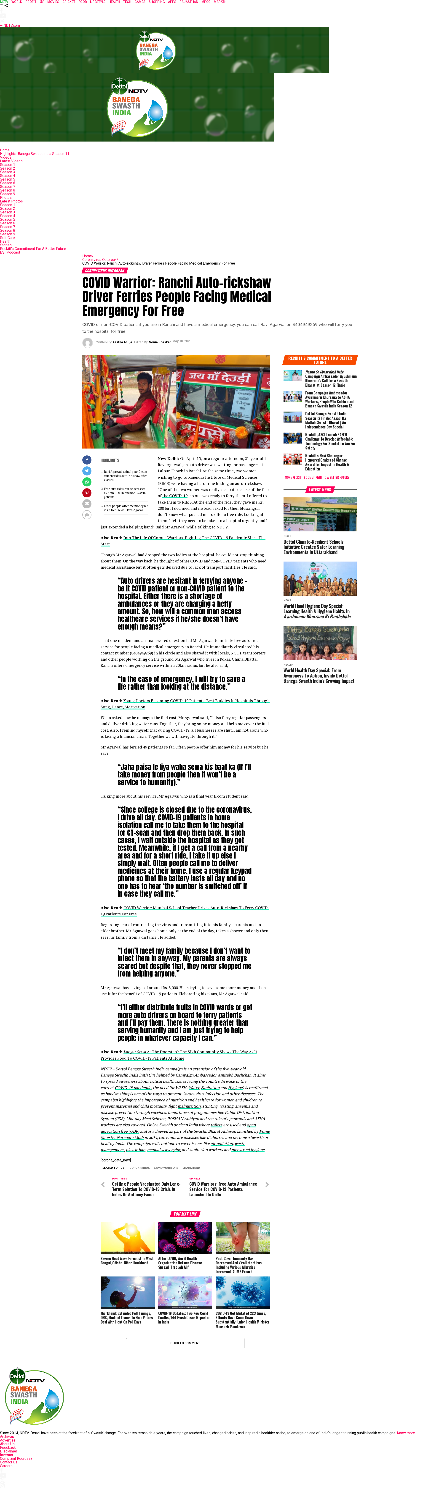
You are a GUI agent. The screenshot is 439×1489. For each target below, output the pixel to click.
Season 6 (7, 183)
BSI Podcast (10, 252)
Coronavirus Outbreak (100, 259)
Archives (7, 1436)
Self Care (7, 238)
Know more (406, 1433)
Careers (6, 1466)
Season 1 (7, 165)
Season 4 (7, 175)
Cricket (68, 2)
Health (5, 241)
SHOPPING (157, 2)
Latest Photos (11, 201)
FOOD (82, 2)
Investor (6, 1455)
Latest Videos (11, 161)
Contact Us (8, 1462)
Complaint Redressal (16, 1458)
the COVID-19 (174, 495)
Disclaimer (8, 1451)
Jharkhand (191, 1167)
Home (5, 150)
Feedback (8, 1447)
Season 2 (7, 168)
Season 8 (7, 190)
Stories (6, 245)
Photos (6, 197)
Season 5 (7, 179)
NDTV (4, 2)
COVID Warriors (166, 1167)
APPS (172, 2)
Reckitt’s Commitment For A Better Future (33, 249)
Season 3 (7, 172)
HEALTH (114, 2)
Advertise (8, 1440)
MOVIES (53, 2)
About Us (7, 1444)
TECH (127, 2)
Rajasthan (188, 2)
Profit (30, 2)
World (16, 2)
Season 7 (7, 186)
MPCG (206, 2)
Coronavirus (139, 1167)
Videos (5, 157)
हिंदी (42, 2)
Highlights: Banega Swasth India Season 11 (34, 154)
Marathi (221, 2)
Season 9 (7, 194)
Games (139, 2)
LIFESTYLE (97, 2)
